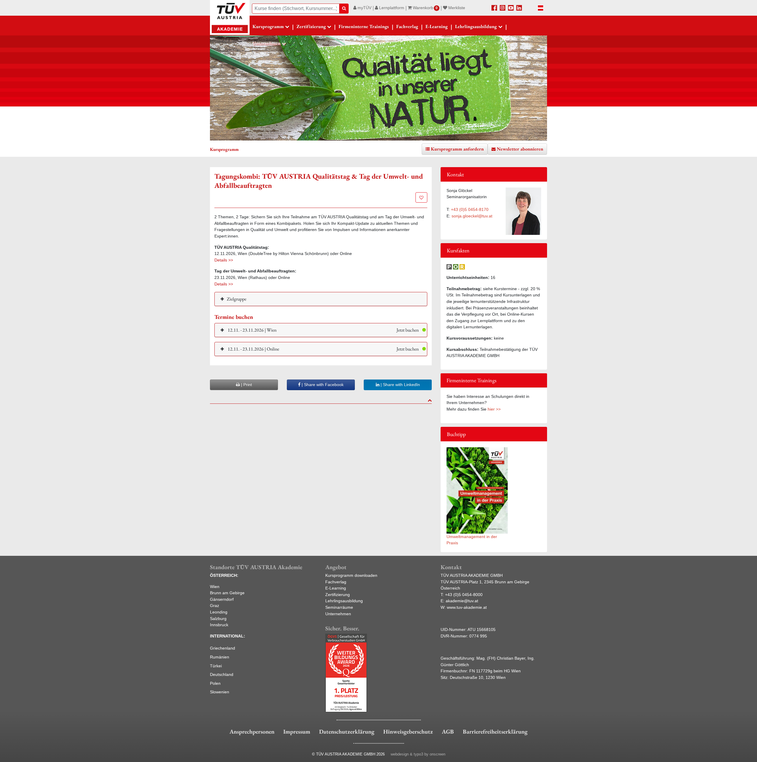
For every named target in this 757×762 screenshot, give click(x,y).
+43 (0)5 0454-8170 (470, 209)
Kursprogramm (268, 26)
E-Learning (437, 26)
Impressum (296, 731)
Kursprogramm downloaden (351, 575)
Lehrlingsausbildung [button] (476, 26)
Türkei (216, 665)
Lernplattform (391, 7)
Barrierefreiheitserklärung (495, 731)
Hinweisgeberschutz (408, 731)
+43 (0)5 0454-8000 (464, 594)
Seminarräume (339, 607)
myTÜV (363, 7)
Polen (215, 683)
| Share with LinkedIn (399, 384)
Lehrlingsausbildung (344, 600)
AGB (448, 731)
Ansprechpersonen (251, 731)
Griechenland (222, 648)
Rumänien (219, 657)
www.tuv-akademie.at (467, 607)
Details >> (223, 260)
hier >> (494, 409)
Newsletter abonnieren (520, 149)
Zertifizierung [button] (311, 26)
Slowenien (219, 692)
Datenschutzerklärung (346, 731)
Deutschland (221, 674)
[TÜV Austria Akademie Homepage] (230, 17)
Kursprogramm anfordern (457, 149)
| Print (246, 384)
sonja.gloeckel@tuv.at (472, 216)
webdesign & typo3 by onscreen (418, 754)
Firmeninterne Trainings (364, 26)
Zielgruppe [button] (236, 299)
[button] (321, 330)
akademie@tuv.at (462, 600)
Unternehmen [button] (267, 43)
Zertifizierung (337, 594)
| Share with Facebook (322, 384)
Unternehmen (338, 613)
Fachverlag (407, 26)
